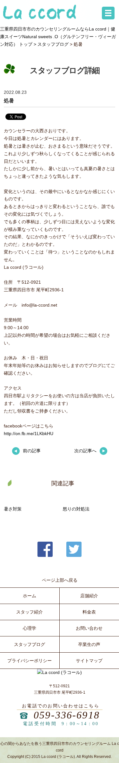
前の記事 (32, 450)
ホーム (29, 595)
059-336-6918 (67, 715)
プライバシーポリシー (29, 660)
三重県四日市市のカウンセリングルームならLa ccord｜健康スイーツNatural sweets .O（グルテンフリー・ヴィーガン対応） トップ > (58, 36)
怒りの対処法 (76, 508)
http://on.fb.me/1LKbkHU (28, 433)
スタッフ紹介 (29, 611)
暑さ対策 (13, 508)
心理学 (29, 628)
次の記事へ (85, 450)
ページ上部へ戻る (59, 580)
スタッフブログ (53, 44)
